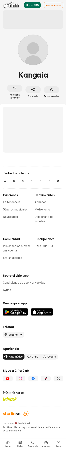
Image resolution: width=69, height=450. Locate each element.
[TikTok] (46, 378)
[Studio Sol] (16, 414)
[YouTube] (8, 378)
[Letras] (10, 399)
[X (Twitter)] (58, 378)
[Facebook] (33, 378)
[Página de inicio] (11, 5)
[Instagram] (20, 378)
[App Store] (42, 312)
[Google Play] (15, 312)
